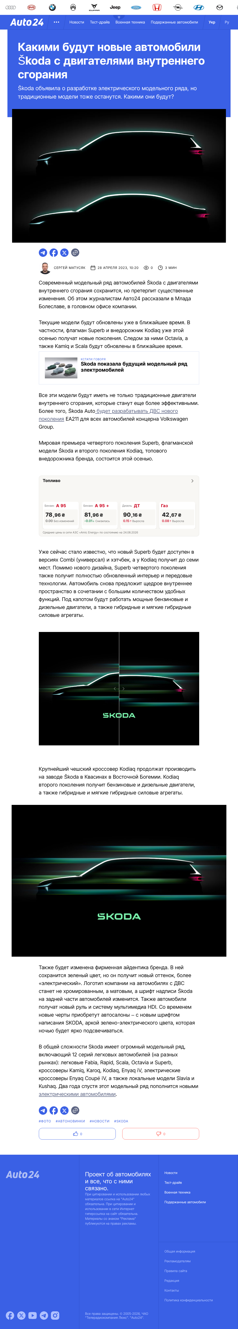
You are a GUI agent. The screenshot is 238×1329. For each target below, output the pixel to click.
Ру (227, 22)
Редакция (172, 1281)
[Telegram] (44, 1315)
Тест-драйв (100, 22)
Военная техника (130, 22)
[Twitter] (21, 1315)
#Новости (99, 1121)
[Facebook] (10, 1315)
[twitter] (64, 252)
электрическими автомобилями (77, 1094)
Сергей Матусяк (70, 268)
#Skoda (121, 1121)
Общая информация (180, 1251)
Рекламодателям (178, 1261)
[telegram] (43, 252)
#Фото (45, 1121)
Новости (76, 22)
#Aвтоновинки (70, 1121)
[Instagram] (55, 1315)
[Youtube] (32, 1315)
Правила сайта (176, 1271)
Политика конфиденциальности (189, 1300)
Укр (212, 22)
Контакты (172, 1291)
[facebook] (54, 252)
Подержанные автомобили (174, 22)
